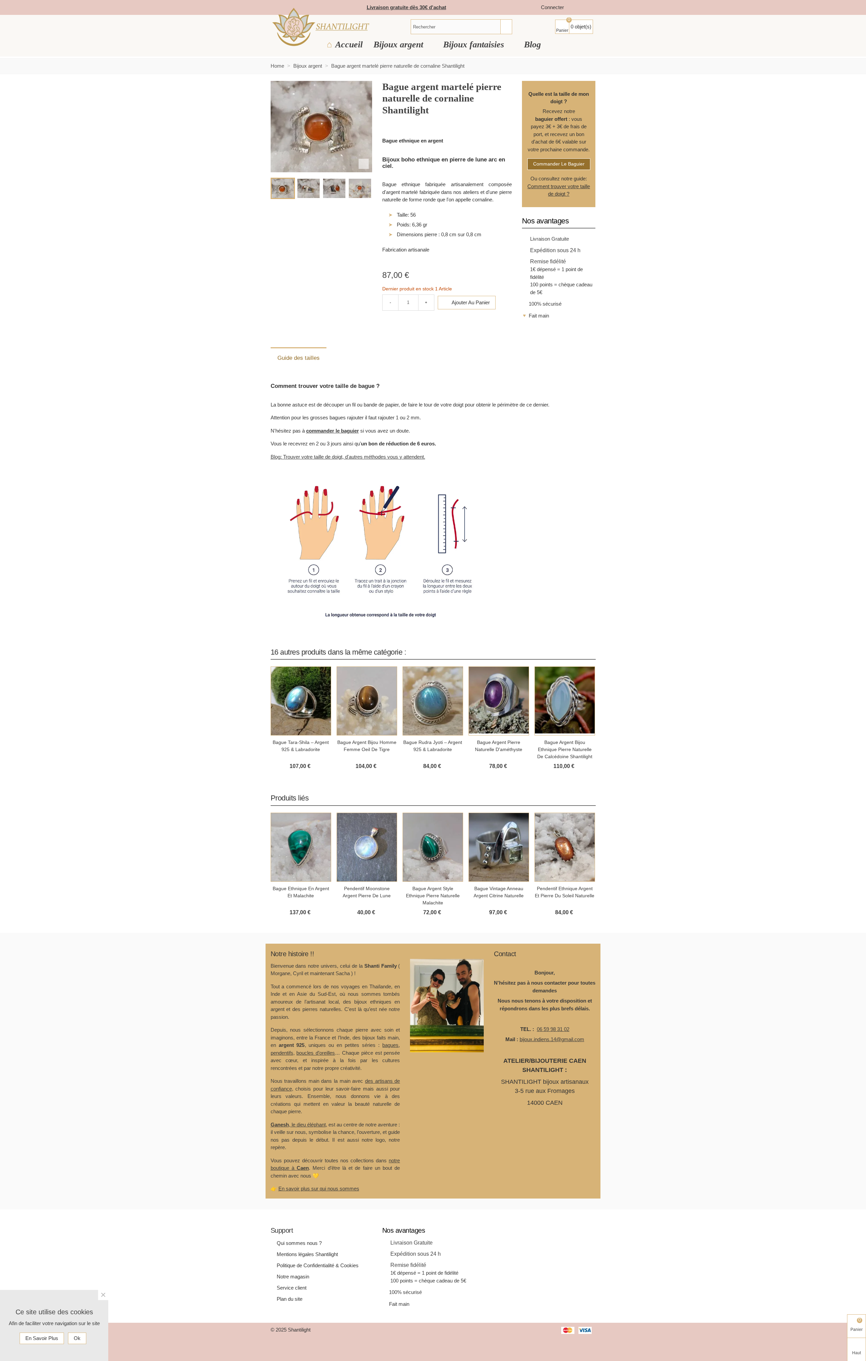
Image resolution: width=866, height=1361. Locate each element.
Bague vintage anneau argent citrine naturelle (499, 892)
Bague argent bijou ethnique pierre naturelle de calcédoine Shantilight (564, 749)
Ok (77, 1338)
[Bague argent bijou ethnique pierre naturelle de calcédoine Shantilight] (565, 701)
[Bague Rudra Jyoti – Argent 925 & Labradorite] (433, 701)
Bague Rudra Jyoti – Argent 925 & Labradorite (432, 746)
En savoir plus (41, 1338)
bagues (390, 1045)
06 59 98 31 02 (553, 1029)
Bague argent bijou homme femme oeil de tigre (366, 746)
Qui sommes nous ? (299, 1243)
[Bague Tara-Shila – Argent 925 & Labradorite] (301, 701)
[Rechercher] (506, 27)
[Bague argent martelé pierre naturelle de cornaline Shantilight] (364, 164)
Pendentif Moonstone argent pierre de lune (367, 892)
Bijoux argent (399, 44)
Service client (291, 1288)
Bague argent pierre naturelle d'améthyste (498, 746)
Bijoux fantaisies (474, 44)
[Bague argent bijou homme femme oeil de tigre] (367, 701)
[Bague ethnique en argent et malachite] (301, 847)
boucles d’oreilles (315, 1053)
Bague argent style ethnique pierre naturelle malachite (433, 895)
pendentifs (282, 1053)
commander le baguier (559, 164)
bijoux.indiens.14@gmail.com (552, 1039)
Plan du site (289, 1299)
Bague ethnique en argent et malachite (301, 892)
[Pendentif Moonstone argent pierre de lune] (367, 847)
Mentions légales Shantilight (307, 1254)
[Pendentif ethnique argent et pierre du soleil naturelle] (565, 847)
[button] (582, 652)
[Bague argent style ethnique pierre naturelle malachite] (433, 847)
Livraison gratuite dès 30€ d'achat (406, 7)
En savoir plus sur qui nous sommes (318, 1188)
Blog (532, 44)
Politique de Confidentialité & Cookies (318, 1265)
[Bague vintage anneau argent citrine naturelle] (499, 847)
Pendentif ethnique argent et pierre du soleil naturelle (564, 892)
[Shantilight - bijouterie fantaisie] (320, 26)
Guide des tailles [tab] (298, 358)
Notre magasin (293, 1276)
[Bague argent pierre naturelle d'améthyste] (499, 701)
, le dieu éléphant (298, 1124)
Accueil (349, 44)
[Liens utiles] (576, 7)
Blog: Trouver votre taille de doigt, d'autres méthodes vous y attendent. (348, 457)
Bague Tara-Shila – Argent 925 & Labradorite (301, 746)
